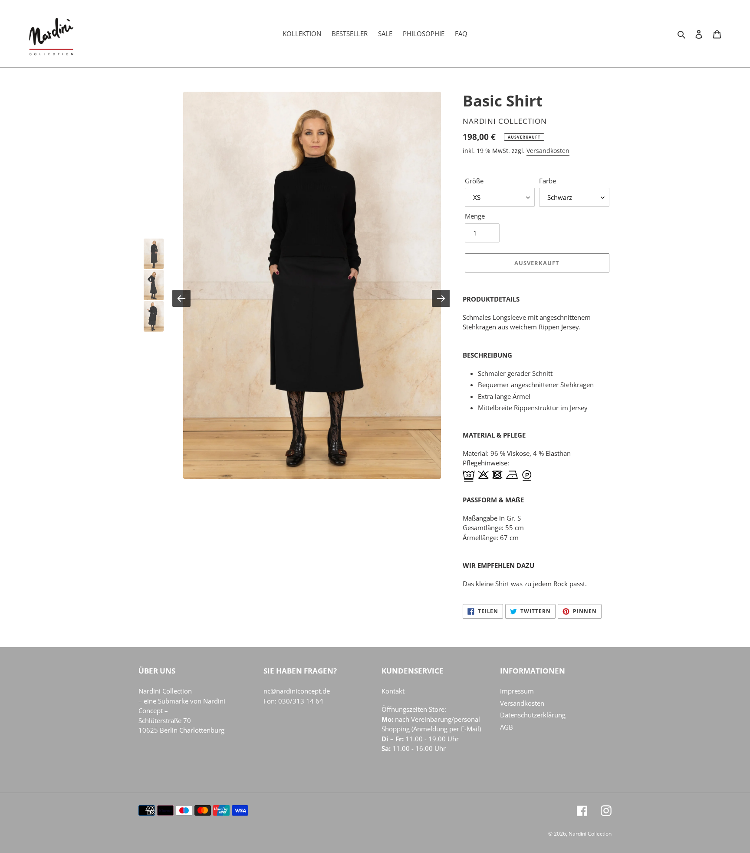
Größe (474, 180)
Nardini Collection (165, 691)
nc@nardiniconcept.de (296, 691)
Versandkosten (547, 150)
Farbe (547, 180)
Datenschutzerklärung (533, 714)
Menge (475, 216)
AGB (506, 727)
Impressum (517, 691)
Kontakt (393, 691)
